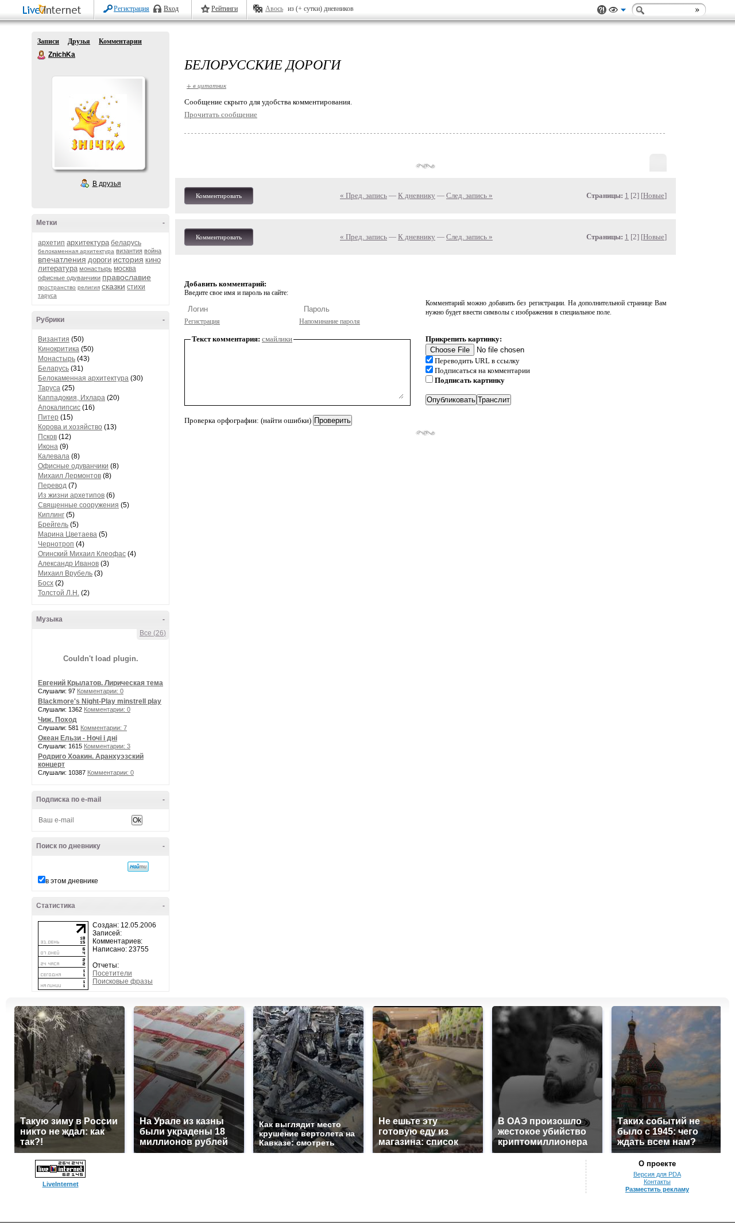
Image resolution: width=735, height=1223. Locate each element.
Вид (617, 11)
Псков (47, 437)
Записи (48, 41)
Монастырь (56, 359)
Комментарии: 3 (107, 746)
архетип (51, 243)
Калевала (53, 456)
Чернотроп (56, 544)
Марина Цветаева (67, 534)
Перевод (52, 486)
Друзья (79, 41)
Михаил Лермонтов (69, 476)
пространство (57, 287)
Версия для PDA (657, 1174)
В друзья (106, 184)
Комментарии (120, 41)
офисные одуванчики (69, 277)
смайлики (277, 339)
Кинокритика (58, 349)
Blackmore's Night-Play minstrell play (99, 701)
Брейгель (53, 525)
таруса (47, 295)
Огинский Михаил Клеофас (82, 554)
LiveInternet (54, 11)
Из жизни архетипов (71, 495)
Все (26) (153, 633)
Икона (48, 446)
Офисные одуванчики (73, 466)
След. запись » (469, 195)
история (128, 259)
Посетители (112, 973)
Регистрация (131, 9)
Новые (653, 195)
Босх (45, 583)
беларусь (126, 243)
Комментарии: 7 (103, 727)
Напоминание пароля (329, 321)
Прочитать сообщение (220, 114)
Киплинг (51, 515)
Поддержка (601, 10)
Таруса (49, 388)
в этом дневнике (71, 881)
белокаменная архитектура (76, 251)
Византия (53, 339)
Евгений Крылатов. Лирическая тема (100, 683)
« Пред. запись (363, 195)
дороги (99, 259)
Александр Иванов (68, 564)
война (152, 250)
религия (89, 287)
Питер (48, 417)
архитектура (88, 242)
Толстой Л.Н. (58, 593)
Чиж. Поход (57, 720)
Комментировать (219, 195)
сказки (113, 286)
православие (126, 277)
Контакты (657, 1181)
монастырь (95, 268)
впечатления (62, 259)
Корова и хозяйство (70, 427)
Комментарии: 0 (100, 691)
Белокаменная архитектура (83, 378)
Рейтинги (224, 9)
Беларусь (53, 368)
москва (125, 269)
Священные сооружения (78, 505)
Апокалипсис (59, 407)
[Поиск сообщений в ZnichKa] (138, 866)
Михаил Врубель (65, 573)
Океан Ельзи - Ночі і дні (77, 738)
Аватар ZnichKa (98, 123)
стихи (136, 287)
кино (153, 259)
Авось (274, 9)
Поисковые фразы (122, 981)
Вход (171, 9)
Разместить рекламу (657, 1189)
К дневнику (416, 195)
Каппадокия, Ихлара (71, 398)
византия (129, 250)
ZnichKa (42, 55)
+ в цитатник (206, 85)
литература (58, 268)
